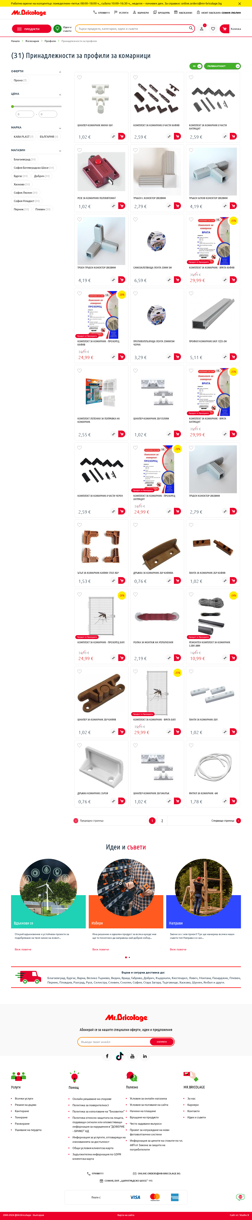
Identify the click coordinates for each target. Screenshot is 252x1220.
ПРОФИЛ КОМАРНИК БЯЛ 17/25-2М (208, 341)
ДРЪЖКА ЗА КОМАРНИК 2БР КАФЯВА (153, 572)
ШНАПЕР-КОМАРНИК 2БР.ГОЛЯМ (151, 418)
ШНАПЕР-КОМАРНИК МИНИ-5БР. (95, 125)
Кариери (193, 1104)
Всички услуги (24, 1098)
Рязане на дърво (25, 1104)
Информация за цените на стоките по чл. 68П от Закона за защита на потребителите (156, 1145)
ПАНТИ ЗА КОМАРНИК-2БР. (203, 719)
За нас (191, 1098)
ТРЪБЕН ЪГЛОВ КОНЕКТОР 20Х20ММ (208, 198)
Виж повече (23, 949)
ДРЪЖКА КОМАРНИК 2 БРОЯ (92, 793)
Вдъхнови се (23, 922)
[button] (126, 957)
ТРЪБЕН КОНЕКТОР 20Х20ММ (204, 495)
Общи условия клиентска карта (93, 1148)
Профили (50, 41)
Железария (32, 41)
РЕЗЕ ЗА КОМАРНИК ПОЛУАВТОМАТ (96, 198)
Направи (176, 922)
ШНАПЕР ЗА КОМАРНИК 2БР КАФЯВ (96, 719)
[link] (201, 29)
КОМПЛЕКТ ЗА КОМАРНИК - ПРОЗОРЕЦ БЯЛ (101, 642)
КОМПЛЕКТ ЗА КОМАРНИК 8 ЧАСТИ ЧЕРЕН (100, 495)
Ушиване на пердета (28, 1129)
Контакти (193, 1111)
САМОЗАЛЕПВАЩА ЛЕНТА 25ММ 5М (152, 267)
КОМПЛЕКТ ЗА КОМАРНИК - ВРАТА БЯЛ (154, 719)
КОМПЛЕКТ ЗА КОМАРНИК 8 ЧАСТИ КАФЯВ (156, 125)
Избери (97, 922)
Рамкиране (22, 1123)
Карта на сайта (126, 1215)
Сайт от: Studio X (239, 1215)
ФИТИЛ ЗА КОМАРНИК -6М (203, 793)
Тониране (21, 1117)
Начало (15, 41)
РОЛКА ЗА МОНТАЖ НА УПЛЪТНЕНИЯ (153, 642)
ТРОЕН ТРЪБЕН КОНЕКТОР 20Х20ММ (96, 267)
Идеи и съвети (196, 1117)
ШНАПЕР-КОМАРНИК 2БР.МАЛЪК (151, 793)
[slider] (12, 106)
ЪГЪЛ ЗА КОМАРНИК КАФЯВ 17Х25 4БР (98, 572)
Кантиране (22, 1111)
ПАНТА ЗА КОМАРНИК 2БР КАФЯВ (207, 572)
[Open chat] (240, 1197)
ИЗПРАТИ (162, 1041)
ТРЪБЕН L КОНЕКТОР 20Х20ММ (149, 198)
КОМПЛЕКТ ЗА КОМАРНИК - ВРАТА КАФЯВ (211, 267)
